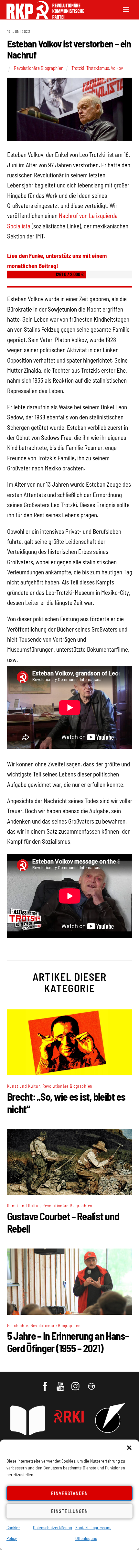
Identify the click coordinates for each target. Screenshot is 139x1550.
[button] (129, 1447)
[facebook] (45, 1383)
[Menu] (126, 9)
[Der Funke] (42, 16)
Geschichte (17, 1325)
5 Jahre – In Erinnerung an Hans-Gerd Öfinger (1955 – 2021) (68, 1341)
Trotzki (77, 68)
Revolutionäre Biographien (38, 68)
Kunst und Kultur (23, 1086)
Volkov (117, 68)
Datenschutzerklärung (52, 1527)
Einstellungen (69, 1511)
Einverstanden (69, 1493)
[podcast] (92, 1383)
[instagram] (76, 1383)
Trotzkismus (97, 68)
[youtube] (61, 1383)
